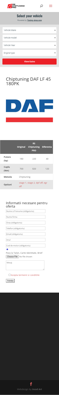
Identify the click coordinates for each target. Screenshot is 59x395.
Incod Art (37, 389)
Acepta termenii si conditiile (25, 275)
